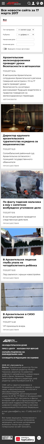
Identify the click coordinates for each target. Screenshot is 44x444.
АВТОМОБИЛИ (10, 99)
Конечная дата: (8, 44)
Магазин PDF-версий (27, 349)
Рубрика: (6, 35)
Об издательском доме (14, 345)
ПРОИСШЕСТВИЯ (11, 166)
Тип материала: (9, 30)
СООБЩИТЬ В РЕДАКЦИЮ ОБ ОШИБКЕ (20, 358)
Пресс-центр (8, 349)
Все (5, 20)
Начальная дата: (9, 39)
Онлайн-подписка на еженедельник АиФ (13, 353)
